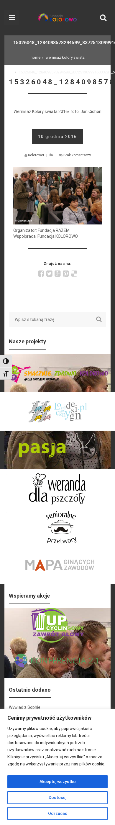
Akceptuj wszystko (58, 781)
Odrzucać (57, 813)
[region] (57, 767)
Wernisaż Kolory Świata (65, 57)
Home (35, 57)
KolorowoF (36, 155)
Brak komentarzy (77, 155)
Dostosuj (57, 797)
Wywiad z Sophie (24, 707)
